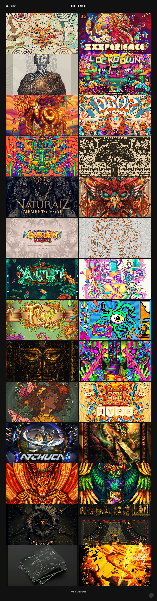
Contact (13, 6)
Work (7, 6)
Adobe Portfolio (81, 592)
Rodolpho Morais (78, 6)
